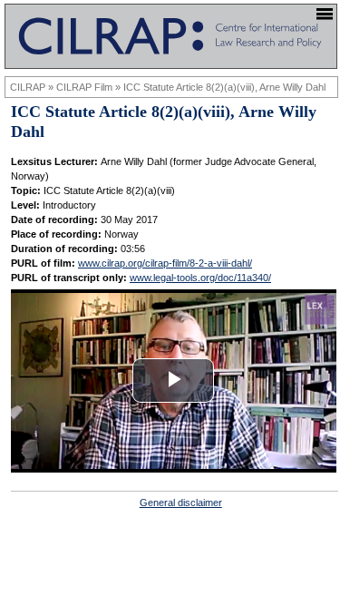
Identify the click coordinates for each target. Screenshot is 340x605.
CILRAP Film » (89, 87)
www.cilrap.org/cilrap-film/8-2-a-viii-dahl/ (165, 263)
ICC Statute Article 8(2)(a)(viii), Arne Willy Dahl (224, 87)
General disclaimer (181, 502)
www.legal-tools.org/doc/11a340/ (200, 277)
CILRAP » (33, 87)
